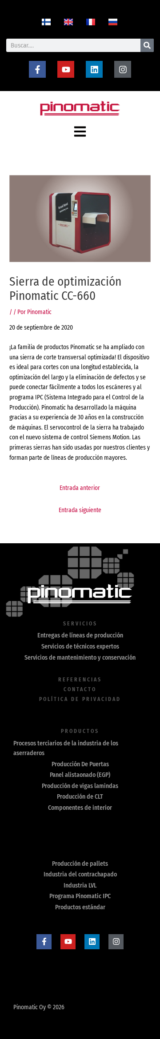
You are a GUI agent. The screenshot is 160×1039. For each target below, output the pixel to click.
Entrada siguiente (80, 510)
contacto (80, 689)
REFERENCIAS (80, 680)
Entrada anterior (80, 488)
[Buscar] (147, 45)
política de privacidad (80, 699)
